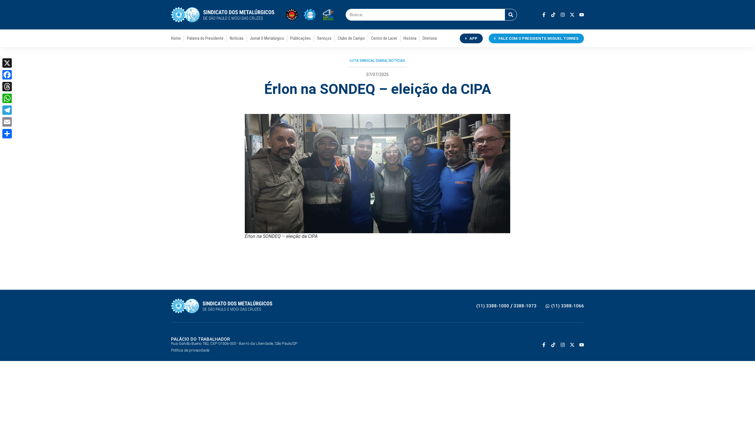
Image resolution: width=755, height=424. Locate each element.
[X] (7, 63)
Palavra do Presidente (205, 38)
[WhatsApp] (7, 98)
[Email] (7, 122)
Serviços (324, 38)
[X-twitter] (572, 14)
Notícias (237, 38)
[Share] (7, 134)
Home (176, 38)
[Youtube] (581, 14)
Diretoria (430, 38)
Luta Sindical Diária (368, 61)
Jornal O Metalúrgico (267, 38)
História (409, 38)
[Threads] (7, 86)
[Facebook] (7, 75)
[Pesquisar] (511, 14)
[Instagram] (562, 14)
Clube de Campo (351, 38)
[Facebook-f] (543, 14)
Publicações (300, 38)
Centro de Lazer (384, 38)
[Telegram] (7, 110)
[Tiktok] (553, 14)
